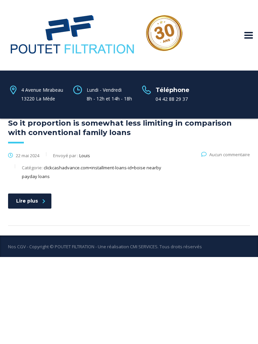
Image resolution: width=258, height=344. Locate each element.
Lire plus (27, 201)
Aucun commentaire (229, 155)
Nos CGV (17, 247)
